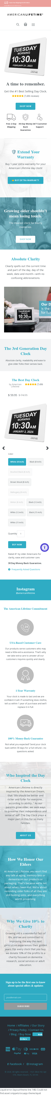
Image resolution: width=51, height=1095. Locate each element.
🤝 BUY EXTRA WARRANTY (25, 180)
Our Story (38, 1025)
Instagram (36, 1064)
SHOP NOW (25, 106)
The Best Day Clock (25, 379)
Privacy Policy (18, 1030)
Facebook (16, 1064)
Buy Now (25, 1034)
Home (11, 1025)
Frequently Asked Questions (26, 569)
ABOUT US (25, 835)
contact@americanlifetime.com (12, 5)
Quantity (12, 533)
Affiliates (23, 1025)
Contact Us (37, 1030)
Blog (14, 1034)
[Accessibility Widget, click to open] (44, 547)
